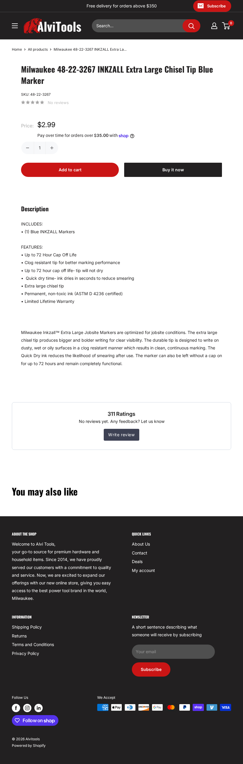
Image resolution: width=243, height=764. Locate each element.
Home (17, 49)
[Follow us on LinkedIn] (38, 708)
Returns (19, 635)
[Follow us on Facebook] (16, 708)
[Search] (191, 25)
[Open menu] (15, 25)
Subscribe (216, 6)
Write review (121, 434)
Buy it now (173, 169)
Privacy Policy (25, 653)
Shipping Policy (27, 626)
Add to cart (70, 169)
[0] (226, 25)
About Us (141, 543)
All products (38, 49)
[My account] (214, 26)
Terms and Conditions (33, 644)
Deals (137, 561)
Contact (139, 552)
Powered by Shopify (29, 745)
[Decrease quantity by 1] (27, 148)
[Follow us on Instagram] (27, 708)
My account (143, 570)
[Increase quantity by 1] (52, 148)
